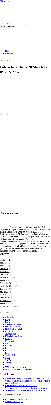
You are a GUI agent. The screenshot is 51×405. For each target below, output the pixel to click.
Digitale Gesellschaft (13, 329)
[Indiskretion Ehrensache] (25, 21)
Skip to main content (8, 1)
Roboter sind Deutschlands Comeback (21, 385)
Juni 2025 (4, 289)
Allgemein (9, 317)
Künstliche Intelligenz (14, 336)
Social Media (10, 355)
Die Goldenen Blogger (14, 327)
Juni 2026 (4, 266)
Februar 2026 (5, 277)
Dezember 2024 (6, 306)
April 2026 (4, 271)
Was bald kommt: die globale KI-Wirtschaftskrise (25, 390)
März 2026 (4, 274)
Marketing (9, 341)
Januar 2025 (5, 303)
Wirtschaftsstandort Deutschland (18, 369)
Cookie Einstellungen (14, 402)
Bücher (8, 322)
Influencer (9, 331)
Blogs (7, 319)
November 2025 (6, 283)
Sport (7, 357)
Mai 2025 (4, 292)
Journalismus (10, 334)
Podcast (8, 346)
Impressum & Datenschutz (16, 399)
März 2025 (4, 298)
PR (6, 350)
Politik (8, 348)
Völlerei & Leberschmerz (15, 367)
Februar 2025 (5, 300)
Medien (8, 343)
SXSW (8, 360)
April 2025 (4, 295)
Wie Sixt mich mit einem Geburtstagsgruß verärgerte (26, 388)
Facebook (9, 53)
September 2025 (6, 286)
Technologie (10, 362)
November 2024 (6, 309)
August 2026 (5, 260)
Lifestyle (8, 338)
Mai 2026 (4, 268)
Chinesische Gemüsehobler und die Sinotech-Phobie (27, 378)
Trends (8, 365)
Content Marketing (13, 324)
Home (7, 51)
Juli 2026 (4, 263)
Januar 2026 (5, 280)
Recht (7, 353)
